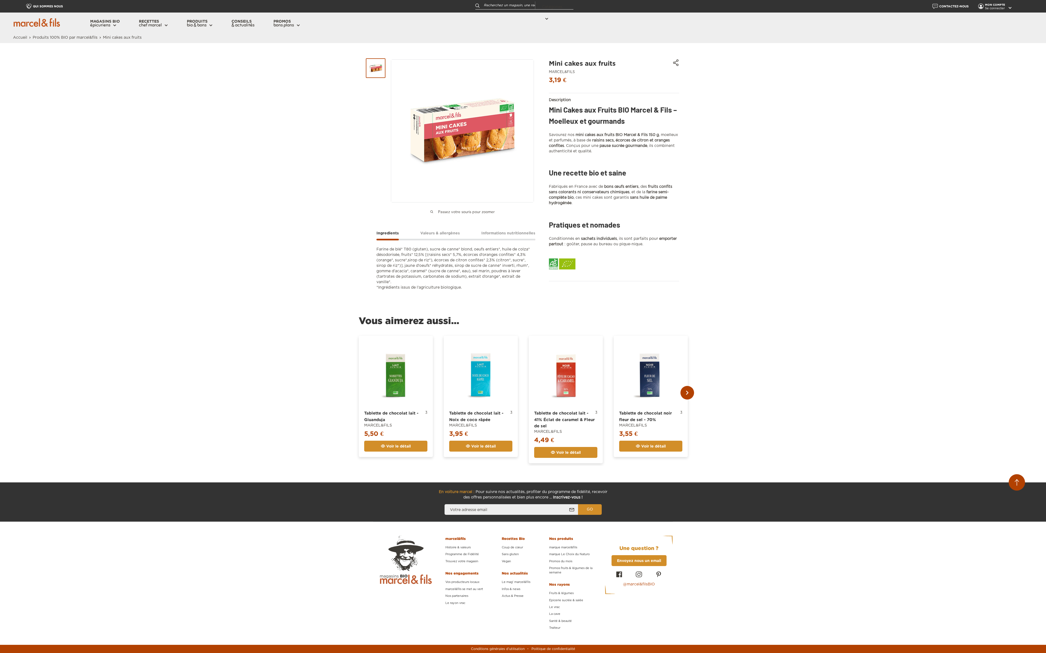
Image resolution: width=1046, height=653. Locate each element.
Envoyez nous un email (639, 560)
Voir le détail (398, 446)
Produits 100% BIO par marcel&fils (65, 38)
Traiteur (554, 627)
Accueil (20, 38)
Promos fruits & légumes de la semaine (570, 570)
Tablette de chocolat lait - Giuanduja (391, 416)
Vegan (506, 561)
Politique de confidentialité (553, 649)
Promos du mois (560, 561)
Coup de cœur (512, 547)
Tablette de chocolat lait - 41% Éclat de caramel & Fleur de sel (564, 419)
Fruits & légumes (561, 593)
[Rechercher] (477, 5)
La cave (554, 613)
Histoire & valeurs (458, 547)
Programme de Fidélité (462, 554)
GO (590, 509)
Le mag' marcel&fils (516, 582)
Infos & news (511, 589)
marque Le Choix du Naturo (569, 554)
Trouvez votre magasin (461, 561)
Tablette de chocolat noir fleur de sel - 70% (645, 416)
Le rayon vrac (455, 602)
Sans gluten (510, 554)
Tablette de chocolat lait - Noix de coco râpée (476, 416)
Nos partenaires (456, 595)
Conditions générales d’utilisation (498, 649)
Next (687, 393)
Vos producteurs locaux (462, 582)
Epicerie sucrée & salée (566, 600)
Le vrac (554, 607)
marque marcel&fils (563, 547)
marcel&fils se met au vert (464, 589)
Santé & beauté (560, 620)
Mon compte (995, 4)
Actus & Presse (513, 595)
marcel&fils (562, 72)
